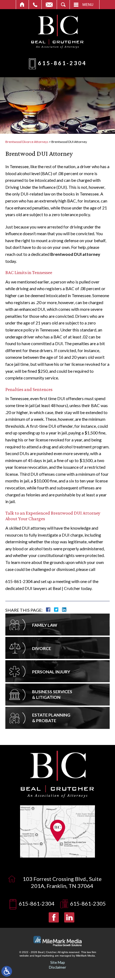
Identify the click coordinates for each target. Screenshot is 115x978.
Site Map (57, 962)
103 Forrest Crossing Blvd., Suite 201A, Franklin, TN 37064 (62, 882)
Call (35, 4)
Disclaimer (57, 967)
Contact (49, 4)
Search (63, 4)
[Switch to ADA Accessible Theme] (6, 971)
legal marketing (44, 955)
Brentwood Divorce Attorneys (26, 142)
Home (22, 4)
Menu (87, 4)
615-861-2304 (62, 63)
